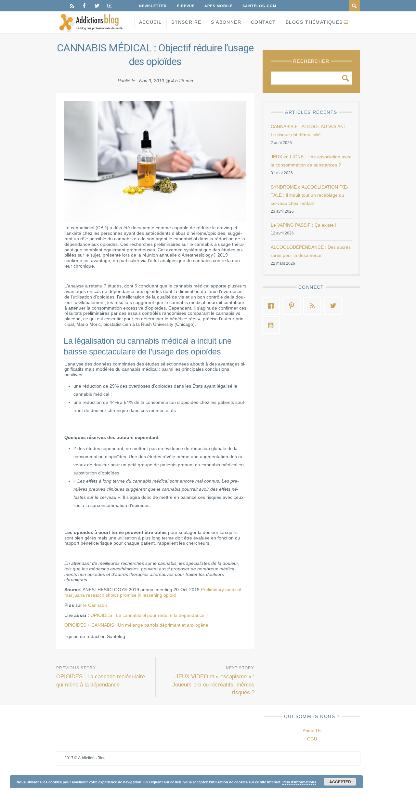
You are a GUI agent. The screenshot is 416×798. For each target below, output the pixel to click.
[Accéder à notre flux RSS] (314, 306)
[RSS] (72, 5)
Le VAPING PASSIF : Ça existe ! (303, 225)
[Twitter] (97, 5)
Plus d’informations (299, 781)
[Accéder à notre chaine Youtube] (272, 325)
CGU (312, 738)
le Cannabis (95, 605)
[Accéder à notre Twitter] (334, 306)
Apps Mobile (218, 6)
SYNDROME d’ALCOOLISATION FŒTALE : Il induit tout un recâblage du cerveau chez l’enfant (309, 195)
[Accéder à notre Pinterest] (293, 306)
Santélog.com (259, 6)
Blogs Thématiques (314, 22)
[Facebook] (84, 5)
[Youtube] (109, 5)
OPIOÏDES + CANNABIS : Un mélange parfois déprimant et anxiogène (136, 625)
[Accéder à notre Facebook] (272, 306)
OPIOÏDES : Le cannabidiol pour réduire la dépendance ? (149, 615)
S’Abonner (226, 22)
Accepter (340, 782)
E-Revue (186, 6)
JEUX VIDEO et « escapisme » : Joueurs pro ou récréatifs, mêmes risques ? (213, 684)
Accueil (150, 22)
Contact (263, 22)
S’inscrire (186, 22)
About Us (312, 730)
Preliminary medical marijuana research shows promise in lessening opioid (152, 592)
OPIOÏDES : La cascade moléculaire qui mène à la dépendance (100, 680)
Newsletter (153, 6)
